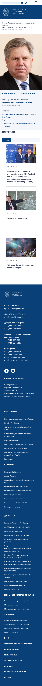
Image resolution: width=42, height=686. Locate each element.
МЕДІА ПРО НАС (10, 655)
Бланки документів (11, 632)
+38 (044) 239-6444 (12, 325)
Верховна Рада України (13, 388)
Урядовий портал (10, 390)
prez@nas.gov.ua (17, 317)
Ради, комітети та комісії (13, 499)
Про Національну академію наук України (19, 419)
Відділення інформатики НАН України (17, 102)
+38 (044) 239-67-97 (13, 351)
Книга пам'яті (9, 459)
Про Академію (7, 27)
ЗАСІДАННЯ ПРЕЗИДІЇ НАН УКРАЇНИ (18, 643)
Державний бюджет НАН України (16, 624)
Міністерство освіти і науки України (17, 396)
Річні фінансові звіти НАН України (16, 535)
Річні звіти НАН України (13, 531)
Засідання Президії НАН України (16, 523)
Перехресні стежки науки (17, 218)
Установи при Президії (12, 495)
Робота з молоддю (11, 589)
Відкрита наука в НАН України (15, 581)
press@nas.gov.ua (17, 357)
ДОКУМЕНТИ (9, 614)
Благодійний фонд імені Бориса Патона (18, 444)
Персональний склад (22, 27)
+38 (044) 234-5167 (12, 343)
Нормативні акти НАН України (15, 620)
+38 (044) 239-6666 (12, 328)
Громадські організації (12, 507)
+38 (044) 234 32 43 (17, 314)
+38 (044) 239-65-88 (13, 354)
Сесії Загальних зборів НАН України (17, 527)
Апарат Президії (10, 476)
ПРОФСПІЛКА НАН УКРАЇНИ (15, 672)
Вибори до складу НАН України (16, 628)
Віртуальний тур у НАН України (15, 448)
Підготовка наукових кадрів (14, 585)
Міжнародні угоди (11, 605)
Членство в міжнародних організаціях (18, 601)
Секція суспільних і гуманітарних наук (17, 491)
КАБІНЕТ (7, 677)
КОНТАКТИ (8, 666)
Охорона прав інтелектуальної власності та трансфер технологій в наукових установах (17, 548)
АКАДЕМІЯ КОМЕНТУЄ (13, 660)
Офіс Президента (10, 385)
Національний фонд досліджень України (19, 393)
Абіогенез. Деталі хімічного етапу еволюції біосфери (20, 266)
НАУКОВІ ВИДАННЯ (11, 649)
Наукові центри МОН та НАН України (18, 503)
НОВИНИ (7, 638)
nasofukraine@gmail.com (20, 360)
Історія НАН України (11, 423)
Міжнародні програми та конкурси (17, 609)
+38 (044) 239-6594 (12, 340)
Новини (6, 140)
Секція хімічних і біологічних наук (16, 487)
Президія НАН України (12, 472)
